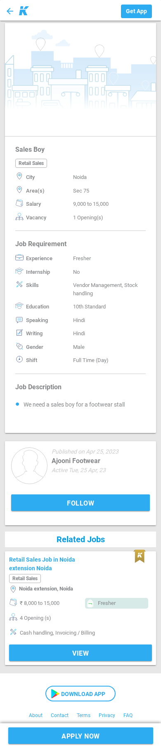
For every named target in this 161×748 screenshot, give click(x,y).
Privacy (107, 715)
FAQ (128, 715)
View (80, 653)
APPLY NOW (81, 736)
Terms (83, 715)
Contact (60, 715)
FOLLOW (80, 503)
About (36, 715)
